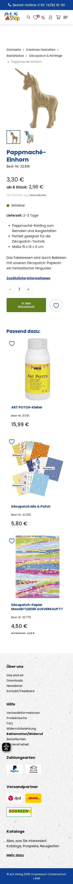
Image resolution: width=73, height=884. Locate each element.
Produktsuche (17, 718)
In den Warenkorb (26, 305)
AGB (37, 878)
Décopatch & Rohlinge (45, 56)
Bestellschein (16, 739)
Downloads (15, 681)
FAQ (10, 723)
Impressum (39, 874)
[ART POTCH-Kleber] (38, 369)
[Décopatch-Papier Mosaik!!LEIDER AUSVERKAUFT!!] (38, 567)
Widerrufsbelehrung (21, 729)
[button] (65, 17)
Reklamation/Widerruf (25, 734)
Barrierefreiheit (18, 744)
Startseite (14, 50)
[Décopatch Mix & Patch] (38, 468)
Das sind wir (15, 675)
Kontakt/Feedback (21, 691)
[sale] (43, 17)
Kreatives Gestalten (40, 50)
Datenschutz (57, 874)
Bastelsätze (15, 56)
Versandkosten (37, 195)
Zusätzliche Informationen (28, 278)
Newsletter (15, 686)
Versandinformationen (23, 713)
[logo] (12, 17)
